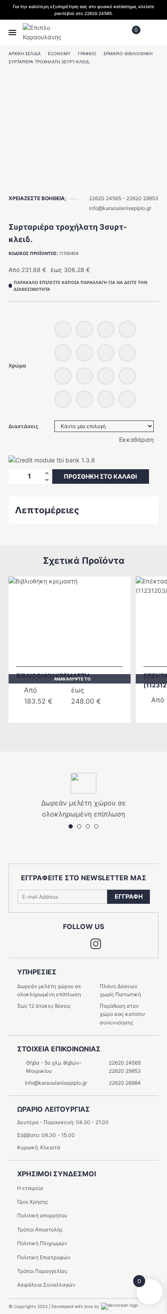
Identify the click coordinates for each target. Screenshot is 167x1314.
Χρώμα (17, 365)
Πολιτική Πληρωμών (42, 1243)
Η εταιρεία (30, 1188)
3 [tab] (88, 826)
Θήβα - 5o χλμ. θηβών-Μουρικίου (54, 1066)
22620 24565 (105, 198)
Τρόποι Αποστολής (40, 1229)
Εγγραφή (129, 896)
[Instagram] (95, 946)
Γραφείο (87, 53)
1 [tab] (83, 184)
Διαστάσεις (23, 426)
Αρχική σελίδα (25, 53)
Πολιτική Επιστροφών (44, 1257)
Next (90, 733)
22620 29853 (142, 198)
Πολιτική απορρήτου (42, 1215)
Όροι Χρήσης (32, 1202)
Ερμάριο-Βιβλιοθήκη (128, 53)
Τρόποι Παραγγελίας (42, 1271)
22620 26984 (125, 1083)
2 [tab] (79, 826)
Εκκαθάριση (136, 439)
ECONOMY (59, 53)
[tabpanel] (83, 123)
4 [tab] (96, 826)
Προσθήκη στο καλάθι (100, 476)
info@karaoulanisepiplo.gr (120, 208)
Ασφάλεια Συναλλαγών (46, 1284)
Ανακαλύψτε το (72, 678)
